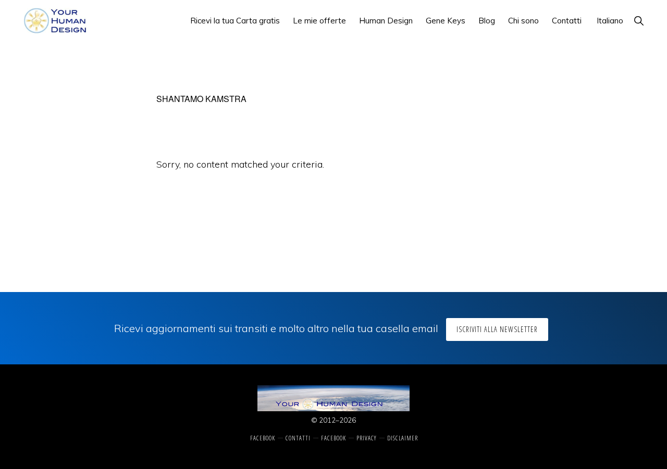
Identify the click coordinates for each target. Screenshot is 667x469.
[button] (638, 20)
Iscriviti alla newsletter (497, 329)
